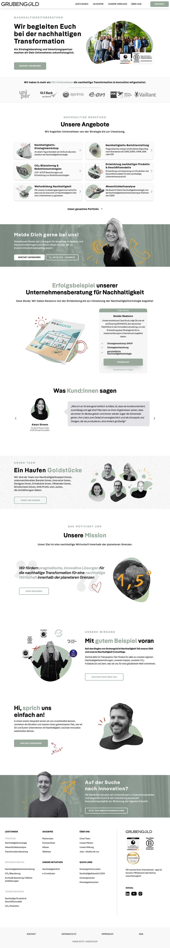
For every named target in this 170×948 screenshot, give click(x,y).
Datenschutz (69, 934)
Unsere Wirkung (87, 847)
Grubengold (87, 877)
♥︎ (85, 941)
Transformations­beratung (16, 851)
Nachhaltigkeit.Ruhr (51, 869)
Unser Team (85, 838)
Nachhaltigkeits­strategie (16, 842)
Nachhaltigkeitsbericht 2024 (92, 873)
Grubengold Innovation (90, 869)
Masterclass (47, 838)
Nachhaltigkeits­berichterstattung (20, 869)
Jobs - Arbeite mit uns (89, 851)
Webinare (46, 851)
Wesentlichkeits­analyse (15, 847)
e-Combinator (48, 873)
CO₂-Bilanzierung (12, 873)
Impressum (107, 934)
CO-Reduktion (12, 906)
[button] (123, 370)
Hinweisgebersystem (89, 882)
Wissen (45, 847)
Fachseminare (48, 842)
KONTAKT (31, 934)
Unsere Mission (86, 842)
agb (141, 934)
